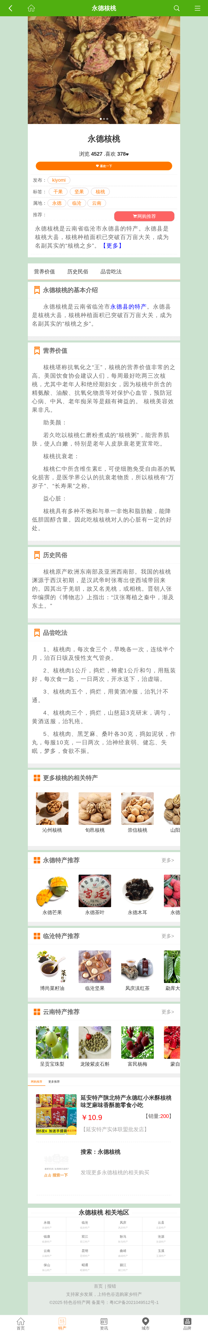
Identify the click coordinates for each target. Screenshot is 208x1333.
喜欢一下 (105, 166)
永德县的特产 (128, 306)
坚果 (79, 191)
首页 (98, 1286)
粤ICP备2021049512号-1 (134, 1302)
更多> (167, 860)
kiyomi (59, 180)
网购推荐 (146, 216)
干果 (58, 191)
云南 (96, 203)
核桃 (100, 191)
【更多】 (112, 245)
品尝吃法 (111, 272)
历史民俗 (77, 272)
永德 (57, 203)
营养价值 (44, 272)
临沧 (76, 203)
